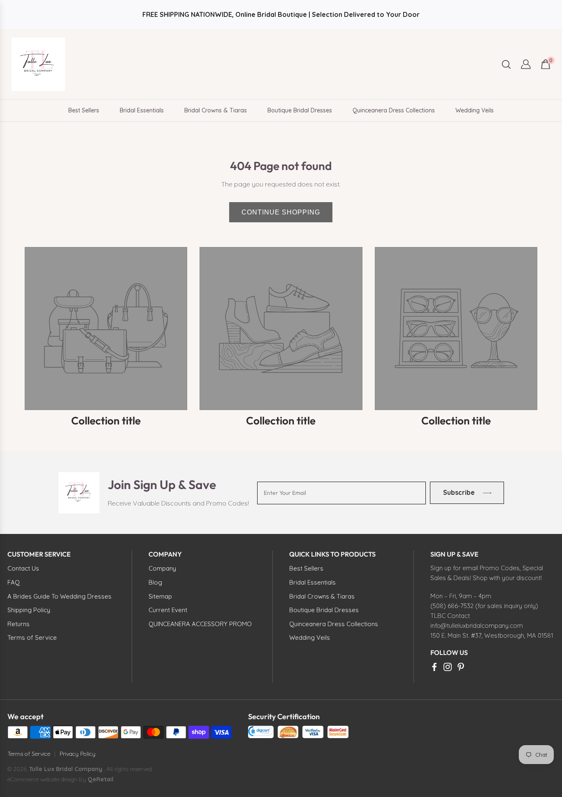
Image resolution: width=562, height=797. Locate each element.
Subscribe (458, 492)
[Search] (506, 64)
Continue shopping (281, 212)
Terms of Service (28, 753)
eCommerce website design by (47, 779)
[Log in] (526, 64)
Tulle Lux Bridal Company (65, 769)
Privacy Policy (77, 753)
